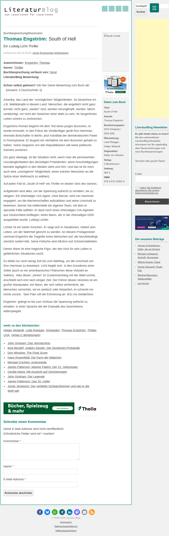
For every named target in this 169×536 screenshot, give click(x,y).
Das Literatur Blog (33, 12)
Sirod (53, 72)
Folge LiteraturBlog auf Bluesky (105, 9)
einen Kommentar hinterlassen (50, 52)
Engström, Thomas (37, 62)
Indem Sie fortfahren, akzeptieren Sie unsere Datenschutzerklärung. (148, 190)
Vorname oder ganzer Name (150, 161)
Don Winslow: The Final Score (28, 352)
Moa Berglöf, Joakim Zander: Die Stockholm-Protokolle (44, 348)
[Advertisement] (152, 68)
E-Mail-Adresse (14, 479)
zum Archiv (143, 283)
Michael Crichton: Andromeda (27, 362)
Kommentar (12, 441)
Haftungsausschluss (65, 530)
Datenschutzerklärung (65, 526)
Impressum (66, 522)
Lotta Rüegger (35, 330)
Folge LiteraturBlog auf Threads (112, 9)
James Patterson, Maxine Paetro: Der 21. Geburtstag (43, 367)
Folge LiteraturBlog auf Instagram (125, 9)
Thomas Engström (73, 330)
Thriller (18, 67)
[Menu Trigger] (154, 7)
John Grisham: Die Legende (26, 376)
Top (161, 528)
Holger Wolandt (13, 330)
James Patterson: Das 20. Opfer (29, 381)
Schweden (53, 330)
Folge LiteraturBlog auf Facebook (118, 9)
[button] (40, 512)
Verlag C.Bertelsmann (25, 335)
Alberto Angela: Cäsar (149, 262)
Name (8, 466)
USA (6, 335)
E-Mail (138, 174)
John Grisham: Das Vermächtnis (29, 343)
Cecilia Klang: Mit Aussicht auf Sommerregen (37, 371)
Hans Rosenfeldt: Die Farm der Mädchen (35, 357)
